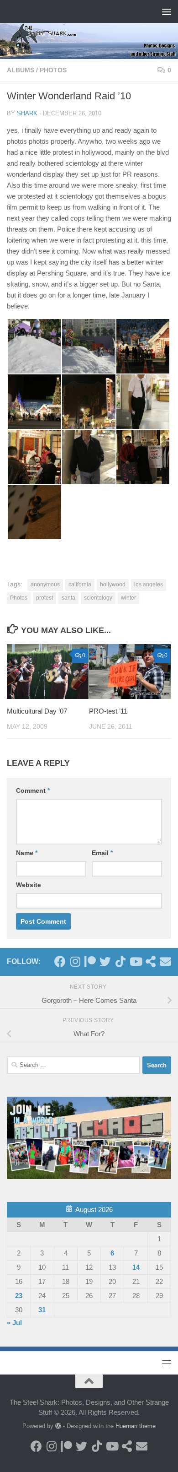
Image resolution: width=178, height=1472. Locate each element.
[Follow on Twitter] (105, 961)
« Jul (14, 1322)
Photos (53, 70)
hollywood (113, 584)
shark (27, 113)
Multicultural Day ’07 (37, 711)
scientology (98, 598)
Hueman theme (135, 1426)
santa (68, 598)
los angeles (148, 584)
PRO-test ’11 (108, 711)
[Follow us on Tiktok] (120, 961)
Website (28, 884)
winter (128, 598)
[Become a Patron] (90, 961)
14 (136, 1267)
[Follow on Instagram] (75, 961)
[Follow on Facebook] (60, 961)
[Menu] (166, 11)
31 (42, 1310)
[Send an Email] (165, 961)
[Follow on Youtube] (135, 961)
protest (44, 598)
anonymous (45, 584)
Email (102, 852)
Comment (33, 790)
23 (18, 1295)
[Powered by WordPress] (58, 1426)
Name (26, 852)
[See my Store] (150, 961)
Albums (20, 70)
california (79, 584)
